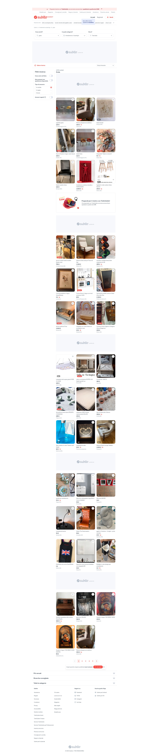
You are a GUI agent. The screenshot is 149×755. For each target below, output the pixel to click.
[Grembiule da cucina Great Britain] (65, 555)
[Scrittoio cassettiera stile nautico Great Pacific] (65, 608)
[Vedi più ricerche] (113, 22)
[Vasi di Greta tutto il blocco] (105, 403)
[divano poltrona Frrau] (65, 317)
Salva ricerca (41, 65)
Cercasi (38, 93)
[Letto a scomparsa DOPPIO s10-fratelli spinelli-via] (85, 370)
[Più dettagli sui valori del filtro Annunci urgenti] (45, 97)
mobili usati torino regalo (97, 23)
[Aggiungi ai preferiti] (72, 99)
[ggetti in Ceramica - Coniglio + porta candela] (105, 522)
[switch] (51, 76)
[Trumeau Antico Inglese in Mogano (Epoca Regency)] (105, 317)
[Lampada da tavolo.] (65, 522)
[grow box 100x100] (85, 608)
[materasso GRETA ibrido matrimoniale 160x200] (85, 403)
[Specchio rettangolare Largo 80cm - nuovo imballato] (85, 489)
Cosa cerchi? (39, 32)
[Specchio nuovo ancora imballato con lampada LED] (85, 555)
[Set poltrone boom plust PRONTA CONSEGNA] (65, 403)
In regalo (38, 90)
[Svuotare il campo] (58, 36)
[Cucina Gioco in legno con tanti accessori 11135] (85, 284)
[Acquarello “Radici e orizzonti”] (105, 144)
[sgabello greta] (65, 112)
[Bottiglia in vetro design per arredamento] (105, 555)
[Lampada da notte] (85, 436)
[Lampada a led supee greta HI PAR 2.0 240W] (65, 370)
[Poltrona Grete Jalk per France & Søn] (85, 251)
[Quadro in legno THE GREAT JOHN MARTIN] (65, 641)
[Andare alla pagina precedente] (75, 661)
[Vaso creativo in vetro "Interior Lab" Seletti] (65, 436)
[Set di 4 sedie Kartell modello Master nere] (65, 251)
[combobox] (48, 36)
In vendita (38, 87)
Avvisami (99, 667)
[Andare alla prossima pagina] (96, 661)
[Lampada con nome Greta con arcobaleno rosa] (85, 317)
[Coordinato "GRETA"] (105, 370)
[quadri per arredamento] (65, 489)
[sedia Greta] (85, 144)
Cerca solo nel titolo (40, 76)
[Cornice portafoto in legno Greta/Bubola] (65, 284)
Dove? (90, 32)
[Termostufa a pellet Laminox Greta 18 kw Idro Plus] (105, 284)
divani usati (108, 23)
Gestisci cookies (38, 712)
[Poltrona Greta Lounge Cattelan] (105, 436)
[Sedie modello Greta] (65, 175)
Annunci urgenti (39, 97)
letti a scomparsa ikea (47, 23)
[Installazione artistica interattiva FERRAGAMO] (85, 175)
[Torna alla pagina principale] (44, 17)
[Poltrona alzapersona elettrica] (85, 112)
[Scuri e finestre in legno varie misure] (65, 144)
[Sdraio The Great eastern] (85, 522)
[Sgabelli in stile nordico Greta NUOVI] (105, 175)
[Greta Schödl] (105, 112)
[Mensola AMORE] (105, 489)
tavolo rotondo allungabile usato (63, 23)
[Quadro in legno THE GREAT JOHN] (105, 608)
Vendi (111, 17)
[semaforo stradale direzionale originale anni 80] (105, 251)
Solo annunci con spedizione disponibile (41, 80)
